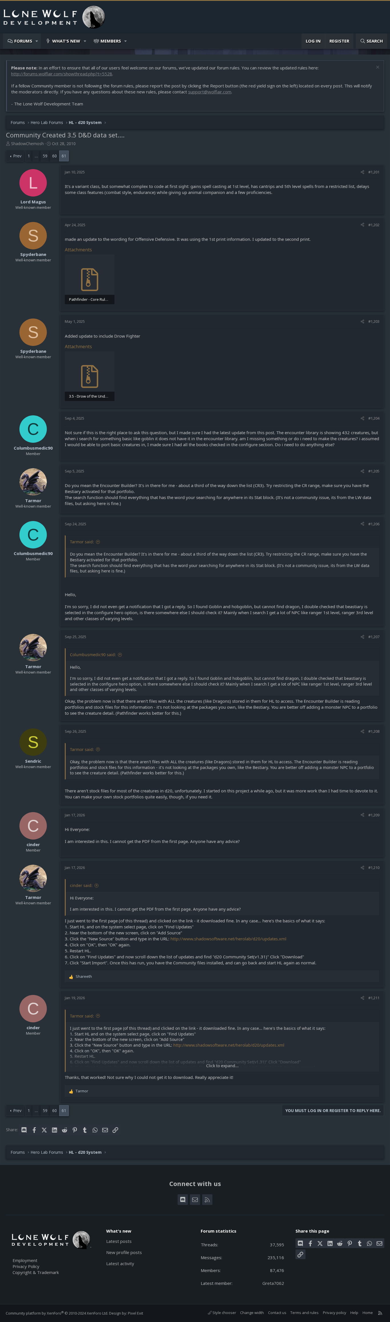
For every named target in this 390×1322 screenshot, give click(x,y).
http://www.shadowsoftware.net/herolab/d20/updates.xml (228, 939)
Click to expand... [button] (222, 1065)
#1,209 (373, 815)
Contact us (277, 1312)
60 (54, 156)
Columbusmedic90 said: (93, 654)
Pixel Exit (135, 1313)
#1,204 (373, 418)
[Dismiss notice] (377, 68)
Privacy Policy (26, 1266)
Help (354, 1312)
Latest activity (120, 1263)
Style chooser (224, 1312)
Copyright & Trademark (36, 1272)
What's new (66, 41)
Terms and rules (304, 1312)
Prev (17, 156)
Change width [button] (252, 1312)
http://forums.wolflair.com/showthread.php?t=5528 (61, 74)
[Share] (362, 172)
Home (368, 1312)
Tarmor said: (82, 541)
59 (45, 156)
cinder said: (81, 885)
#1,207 (373, 636)
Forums (23, 41)
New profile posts (124, 1252)
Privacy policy (334, 1312)
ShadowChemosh (27, 143)
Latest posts (119, 1241)
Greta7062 (273, 1283)
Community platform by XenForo (57, 1313)
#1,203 (373, 321)
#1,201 (373, 172)
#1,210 (373, 867)
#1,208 (373, 731)
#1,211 (373, 997)
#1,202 (373, 224)
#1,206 (373, 523)
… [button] (36, 156)
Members (110, 41)
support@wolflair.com (209, 92)
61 (64, 156)
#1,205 (373, 471)
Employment (25, 1260)
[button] (37, 41)
